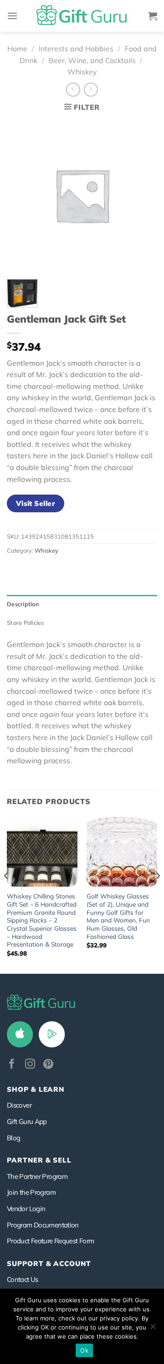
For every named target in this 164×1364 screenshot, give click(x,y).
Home (17, 48)
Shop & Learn (35, 1089)
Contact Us (22, 1279)
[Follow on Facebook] (12, 1064)
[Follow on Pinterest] (48, 1064)
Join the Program (31, 1192)
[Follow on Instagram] (30, 1064)
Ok (84, 1350)
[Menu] (12, 16)
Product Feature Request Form (50, 1240)
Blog (13, 1137)
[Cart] (152, 16)
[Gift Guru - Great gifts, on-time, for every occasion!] (82, 16)
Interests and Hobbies (76, 48)
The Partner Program (37, 1176)
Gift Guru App (27, 1121)
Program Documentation (43, 1225)
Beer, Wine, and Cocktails (92, 60)
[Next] (157, 894)
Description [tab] (23, 604)
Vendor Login (26, 1208)
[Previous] (6, 894)
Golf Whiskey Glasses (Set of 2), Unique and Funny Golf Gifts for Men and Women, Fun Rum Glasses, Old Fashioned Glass (118, 916)
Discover (19, 1105)
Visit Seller (36, 503)
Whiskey (82, 71)
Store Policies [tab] (25, 622)
